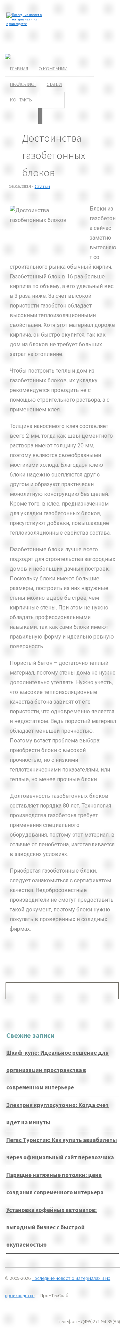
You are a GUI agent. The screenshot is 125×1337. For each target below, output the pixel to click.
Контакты (21, 100)
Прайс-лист (23, 84)
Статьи (54, 84)
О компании (53, 68)
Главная (19, 68)
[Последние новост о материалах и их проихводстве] (25, 23)
